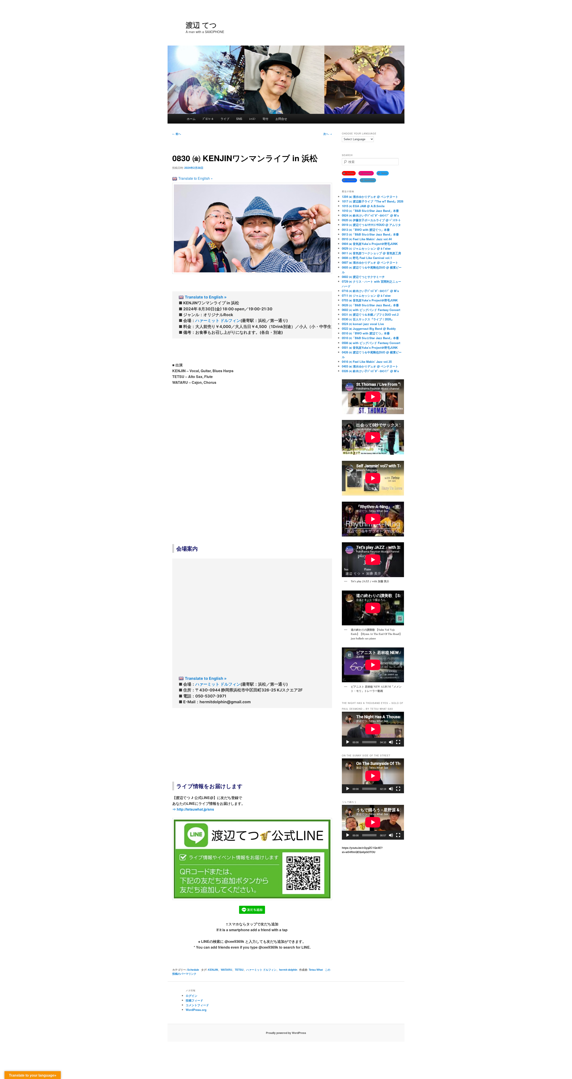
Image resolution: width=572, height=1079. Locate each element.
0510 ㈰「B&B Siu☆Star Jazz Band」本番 (370, 338)
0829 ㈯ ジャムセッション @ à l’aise (366, 248)
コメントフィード (197, 1005)
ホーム (191, 119)
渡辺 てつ (201, 25)
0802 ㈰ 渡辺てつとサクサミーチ (363, 277)
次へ (327, 134)
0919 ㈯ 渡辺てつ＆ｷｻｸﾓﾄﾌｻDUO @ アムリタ (371, 225)
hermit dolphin (288, 970)
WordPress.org (196, 1010)
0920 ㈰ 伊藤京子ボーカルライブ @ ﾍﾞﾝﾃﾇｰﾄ (371, 220)
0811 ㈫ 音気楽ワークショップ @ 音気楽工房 (371, 253)
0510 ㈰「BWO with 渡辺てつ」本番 (366, 333)
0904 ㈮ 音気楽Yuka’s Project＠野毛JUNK (370, 244)
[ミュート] (391, 742)
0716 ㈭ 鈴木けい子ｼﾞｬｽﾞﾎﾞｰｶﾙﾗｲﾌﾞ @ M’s (370, 291)
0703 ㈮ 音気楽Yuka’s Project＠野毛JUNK (370, 300)
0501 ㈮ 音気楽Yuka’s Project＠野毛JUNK (370, 347)
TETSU (239, 970)
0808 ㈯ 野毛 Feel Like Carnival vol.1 (367, 258)
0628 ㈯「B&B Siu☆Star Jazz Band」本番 (370, 305)
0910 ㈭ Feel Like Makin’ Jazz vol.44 (367, 239)
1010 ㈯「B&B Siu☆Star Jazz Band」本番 (370, 211)
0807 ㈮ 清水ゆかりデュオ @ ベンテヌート (370, 262)
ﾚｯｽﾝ (252, 119)
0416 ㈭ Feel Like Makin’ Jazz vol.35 (367, 361)
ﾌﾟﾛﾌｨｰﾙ (207, 119)
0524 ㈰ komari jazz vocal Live (363, 324)
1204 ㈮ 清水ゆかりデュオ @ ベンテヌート (370, 196)
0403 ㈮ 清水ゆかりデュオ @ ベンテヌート (370, 366)
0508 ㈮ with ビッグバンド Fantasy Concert (371, 343)
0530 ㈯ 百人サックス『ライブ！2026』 (368, 319)
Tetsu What (316, 970)
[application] (373, 729)
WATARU (226, 970)
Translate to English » (195, 178)
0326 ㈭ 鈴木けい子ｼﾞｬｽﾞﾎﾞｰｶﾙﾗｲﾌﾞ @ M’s (370, 371)
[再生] (347, 742)
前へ (176, 134)
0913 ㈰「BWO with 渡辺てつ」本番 (366, 229)
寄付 (265, 119)
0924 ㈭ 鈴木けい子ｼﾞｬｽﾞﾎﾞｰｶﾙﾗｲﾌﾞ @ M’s (370, 215)
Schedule (193, 970)
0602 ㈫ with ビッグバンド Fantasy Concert (371, 310)
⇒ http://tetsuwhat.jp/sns (193, 809)
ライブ (225, 119)
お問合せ (281, 119)
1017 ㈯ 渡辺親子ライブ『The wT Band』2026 (372, 201)
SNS (239, 119)
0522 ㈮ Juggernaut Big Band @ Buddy (369, 328)
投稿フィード (194, 1000)
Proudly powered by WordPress (286, 1033)
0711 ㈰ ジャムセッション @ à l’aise (366, 295)
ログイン (191, 995)
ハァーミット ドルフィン (217, 320)
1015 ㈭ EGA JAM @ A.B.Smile (363, 206)
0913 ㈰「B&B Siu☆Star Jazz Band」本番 (370, 234)
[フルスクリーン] (398, 742)
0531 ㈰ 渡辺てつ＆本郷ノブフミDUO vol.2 (370, 314)
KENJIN (213, 970)
